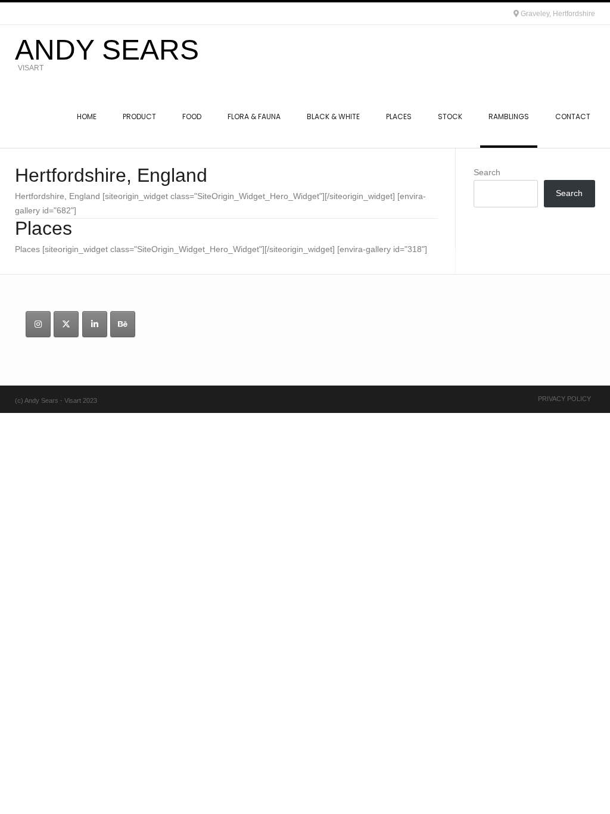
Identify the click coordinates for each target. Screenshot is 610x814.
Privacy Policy (564, 398)
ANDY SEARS (107, 50)
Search (487, 172)
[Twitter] (66, 324)
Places (43, 228)
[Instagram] (38, 324)
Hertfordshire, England (111, 175)
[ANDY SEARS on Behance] (122, 324)
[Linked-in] (94, 324)
